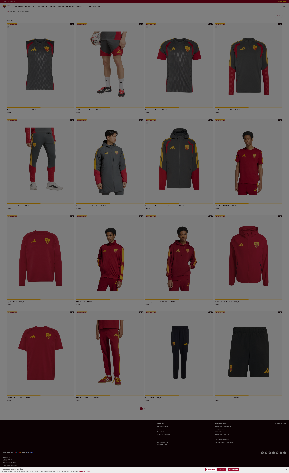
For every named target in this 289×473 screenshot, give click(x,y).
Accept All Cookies (233, 469)
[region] (144, 470)
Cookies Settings (210, 469)
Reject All (221, 469)
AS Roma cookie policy (84, 471)
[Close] (286, 469)
